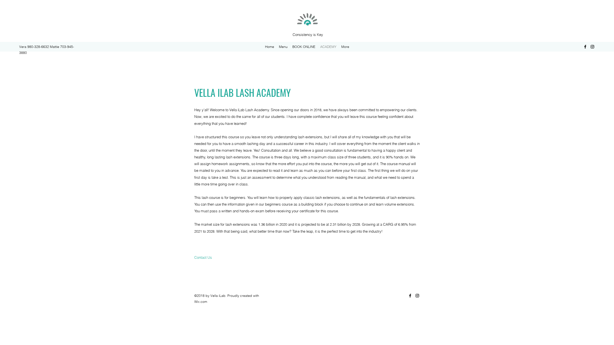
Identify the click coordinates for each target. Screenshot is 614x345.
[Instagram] (592, 46)
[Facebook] (585, 46)
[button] (203, 257)
